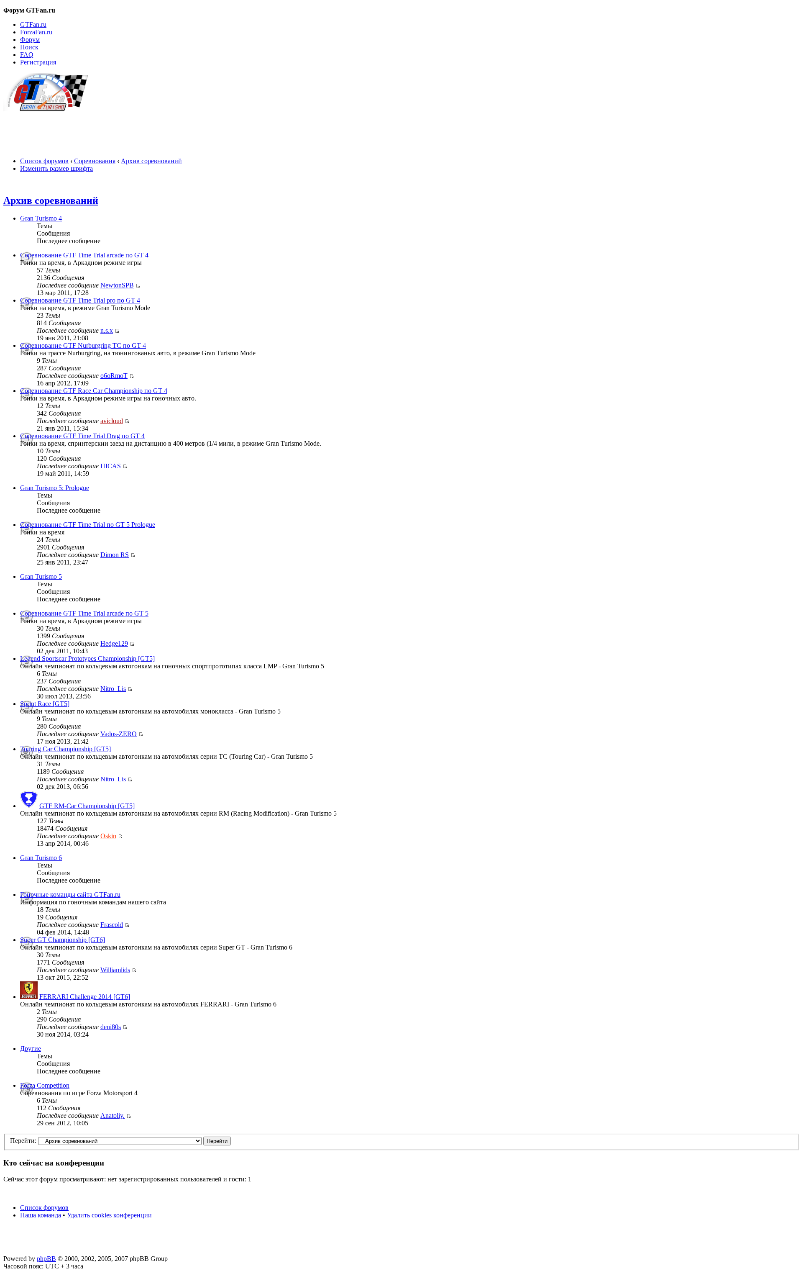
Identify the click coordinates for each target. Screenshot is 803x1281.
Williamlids (115, 969)
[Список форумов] (49, 109)
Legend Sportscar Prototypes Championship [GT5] (87, 658)
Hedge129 (114, 643)
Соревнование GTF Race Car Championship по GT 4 (93, 390)
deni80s (110, 1026)
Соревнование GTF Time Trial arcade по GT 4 (84, 255)
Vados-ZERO (118, 733)
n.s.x (106, 330)
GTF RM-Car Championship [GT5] (87, 805)
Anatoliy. (112, 1115)
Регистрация (38, 62)
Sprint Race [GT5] (44, 703)
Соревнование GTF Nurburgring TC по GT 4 (83, 345)
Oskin (108, 835)
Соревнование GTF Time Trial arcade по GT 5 (84, 613)
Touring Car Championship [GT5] (65, 748)
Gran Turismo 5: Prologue (54, 487)
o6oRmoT (114, 375)
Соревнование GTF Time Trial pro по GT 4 (80, 300)
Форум (30, 39)
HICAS (110, 466)
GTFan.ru (33, 24)
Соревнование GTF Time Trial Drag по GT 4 (82, 435)
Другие (30, 1048)
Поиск (29, 47)
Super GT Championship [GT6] (62, 939)
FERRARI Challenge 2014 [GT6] (84, 996)
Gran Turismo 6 (41, 857)
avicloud (111, 420)
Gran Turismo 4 (41, 218)
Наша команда (40, 1215)
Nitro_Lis (113, 688)
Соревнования (94, 160)
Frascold (111, 924)
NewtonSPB (117, 285)
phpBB (46, 1258)
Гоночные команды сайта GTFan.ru (70, 894)
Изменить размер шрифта (56, 168)
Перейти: (23, 1140)
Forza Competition (44, 1085)
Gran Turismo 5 (41, 576)
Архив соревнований (151, 160)
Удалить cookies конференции (109, 1215)
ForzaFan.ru (36, 32)
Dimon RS (114, 554)
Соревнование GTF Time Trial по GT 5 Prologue (87, 524)
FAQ (26, 54)
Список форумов (44, 160)
